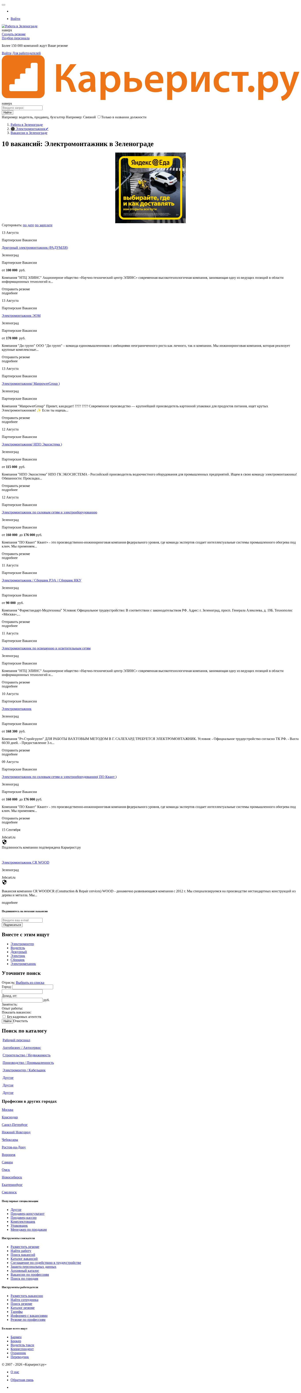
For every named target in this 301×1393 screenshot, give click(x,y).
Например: (81, 117)
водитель (26, 117)
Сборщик (18, 960)
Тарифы (17, 1312)
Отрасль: (9, 982)
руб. (46, 1000)
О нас (15, 1372)
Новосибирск (12, 1177)
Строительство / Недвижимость (26, 1055)
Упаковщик (19, 1225)
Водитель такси (22, 1345)
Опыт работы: (12, 1008)
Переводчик (20, 1357)
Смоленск (9, 1192)
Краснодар (10, 1117)
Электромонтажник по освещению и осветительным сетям (46, 648)
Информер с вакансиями (29, 1315)
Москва (7, 1110)
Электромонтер (22, 944)
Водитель (18, 948)
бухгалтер (57, 117)
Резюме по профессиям (28, 1319)
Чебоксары (10, 1140)
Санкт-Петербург (15, 1125)
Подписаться (12, 925)
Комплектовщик (23, 1221)
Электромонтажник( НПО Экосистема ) (32, 444)
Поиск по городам (24, 1278)
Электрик (18, 956)
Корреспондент (22, 1349)
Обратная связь (22, 1380)
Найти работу (21, 1251)
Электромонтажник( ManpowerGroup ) (31, 383)
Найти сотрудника (24, 1300)
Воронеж (8, 1155)
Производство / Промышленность (28, 1063)
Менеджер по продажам (29, 1229)
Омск (6, 1170)
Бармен (16, 1337)
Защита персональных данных (33, 1266)
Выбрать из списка (30, 982)
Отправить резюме (16, 289)
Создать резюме (14, 34)
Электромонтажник (17, 709)
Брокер (16, 1341)
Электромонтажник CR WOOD (25, 862)
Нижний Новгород (16, 1132)
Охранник (18, 1353)
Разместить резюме (25, 1247)
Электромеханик (23, 964)
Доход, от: (9, 996)
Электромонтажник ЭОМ (21, 315)
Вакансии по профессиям (30, 1274)
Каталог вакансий (24, 1259)
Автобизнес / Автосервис (22, 1047)
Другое (8, 1078)
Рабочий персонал (16, 1040)
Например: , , (33, 117)
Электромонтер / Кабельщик (24, 1070)
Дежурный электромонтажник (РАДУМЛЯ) (35, 247)
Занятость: (9, 1004)
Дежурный (19, 952)
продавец (41, 117)
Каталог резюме (23, 1308)
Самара (7, 1162)
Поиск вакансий (23, 1255)
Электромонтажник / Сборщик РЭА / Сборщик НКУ (41, 580)
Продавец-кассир (24, 1217)
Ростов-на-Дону (14, 1147)
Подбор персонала (16, 38)
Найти (7, 1021)
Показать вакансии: (16, 1012)
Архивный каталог (25, 1270)
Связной (89, 117)
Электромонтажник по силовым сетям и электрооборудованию (49, 512)
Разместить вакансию (27, 1296)
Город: (7, 987)
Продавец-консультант (28, 1214)
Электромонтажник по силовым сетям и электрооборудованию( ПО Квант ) (59, 777)
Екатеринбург (12, 1185)
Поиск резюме (21, 1304)
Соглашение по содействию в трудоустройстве (46, 1263)
